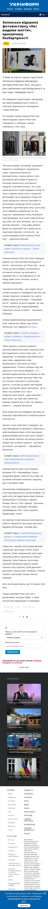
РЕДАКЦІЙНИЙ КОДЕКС (14, 884)
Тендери (11, 860)
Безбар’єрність (9, 611)
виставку (32, 327)
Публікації (28, 794)
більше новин (24, 667)
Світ (9, 812)
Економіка (12, 804)
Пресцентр (28, 9)
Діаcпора (11, 826)
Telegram (37, 661)
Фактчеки (11, 808)
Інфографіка (29, 812)
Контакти (11, 843)
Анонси (36, 9)
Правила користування (13, 855)
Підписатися (12, 652)
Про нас (11, 840)
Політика (11, 801)
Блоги (26, 808)
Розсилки (11, 889)
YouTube (18, 663)
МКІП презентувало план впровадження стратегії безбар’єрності (21, 459)
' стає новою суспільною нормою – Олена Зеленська (22, 248)
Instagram (6, 663)
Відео (26, 805)
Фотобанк (18, 9)
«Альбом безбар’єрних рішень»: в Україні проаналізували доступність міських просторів (22, 536)
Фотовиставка (8, 607)
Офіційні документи (29, 829)
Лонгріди (28, 815)
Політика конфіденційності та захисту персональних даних (14, 872)
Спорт (10, 830)
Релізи (27, 834)
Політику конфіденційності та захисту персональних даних (24, 898)
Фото (26, 801)
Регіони (11, 815)
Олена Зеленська (28, 607)
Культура (11, 822)
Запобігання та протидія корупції (14, 864)
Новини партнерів (28, 820)
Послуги (10, 9)
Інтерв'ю (28, 797)
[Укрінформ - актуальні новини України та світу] (24, 4)
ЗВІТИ (10, 880)
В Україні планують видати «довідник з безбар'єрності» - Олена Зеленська (22, 336)
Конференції (29, 824)
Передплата (13, 847)
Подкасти (28, 790)
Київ (18, 607)
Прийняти (24, 905)
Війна (10, 794)
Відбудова (12, 797)
